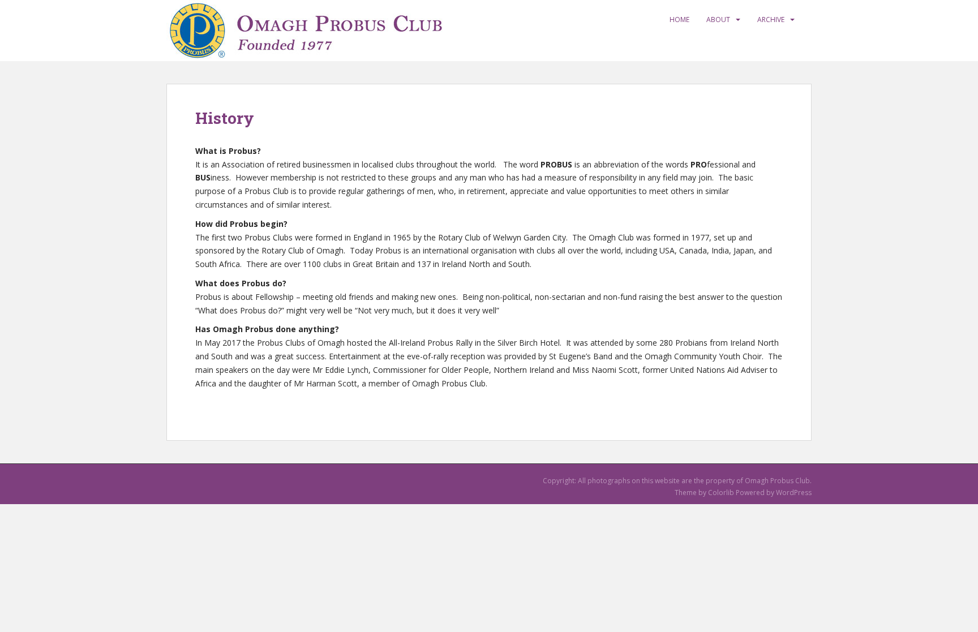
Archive (770, 19)
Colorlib (721, 492)
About (718, 19)
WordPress (794, 492)
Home (679, 19)
